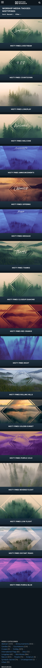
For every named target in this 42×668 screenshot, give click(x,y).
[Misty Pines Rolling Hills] (21, 380)
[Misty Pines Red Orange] (21, 316)
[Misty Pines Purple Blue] (21, 570)
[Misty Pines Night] (21, 348)
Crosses (4, 649)
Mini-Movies (20, 654)
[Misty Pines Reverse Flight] (21, 475)
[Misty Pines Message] (21, 221)
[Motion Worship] (21, 2)
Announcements (22, 644)
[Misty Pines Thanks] (21, 253)
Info (13, 46)
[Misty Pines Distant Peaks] (21, 538)
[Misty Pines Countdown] (21, 63)
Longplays (5, 654)
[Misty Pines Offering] (21, 189)
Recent (10, 14)
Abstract (4, 644)
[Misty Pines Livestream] (21, 31)
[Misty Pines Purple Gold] (21, 443)
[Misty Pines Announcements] (21, 158)
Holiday (16, 649)
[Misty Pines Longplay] (21, 94)
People (17, 657)
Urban (3, 662)
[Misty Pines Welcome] (21, 126)
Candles (4, 646)
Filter (17, 14)
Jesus (24, 652)
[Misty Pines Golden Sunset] (21, 411)
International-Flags (8, 652)
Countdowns (18, 646)
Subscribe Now (26, 46)
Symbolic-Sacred (8, 660)
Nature (4, 657)
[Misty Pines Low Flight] (21, 507)
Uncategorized (26, 660)
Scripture (30, 657)
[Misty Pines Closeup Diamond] (21, 285)
